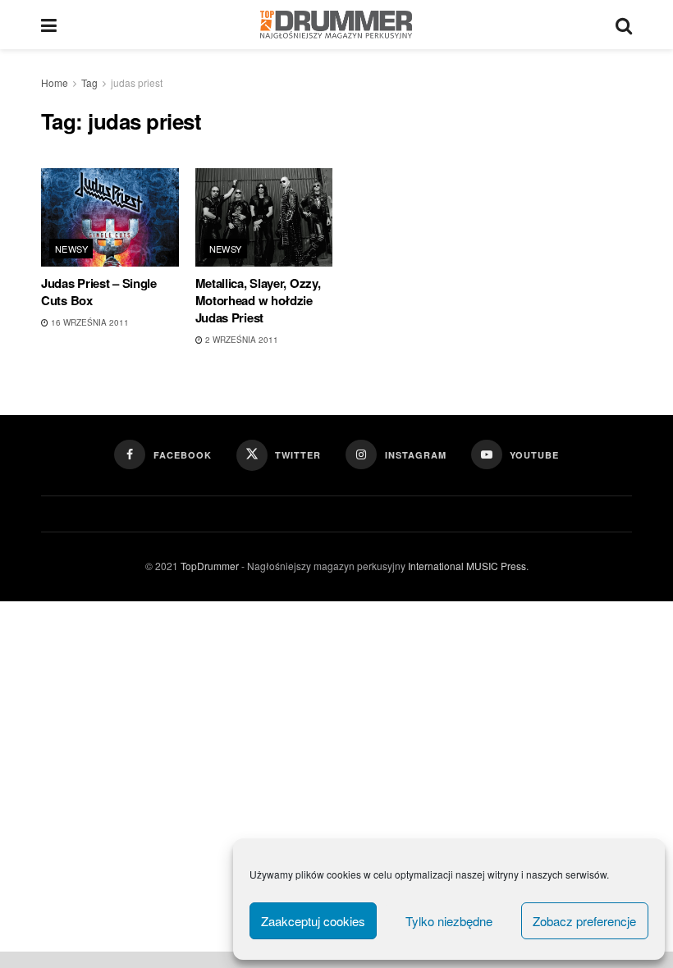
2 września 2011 (240, 339)
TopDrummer (210, 566)
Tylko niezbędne (448, 920)
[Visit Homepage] (336, 25)
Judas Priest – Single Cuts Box (99, 291)
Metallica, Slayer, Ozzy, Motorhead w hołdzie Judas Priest (258, 300)
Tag (89, 82)
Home (54, 82)
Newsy (71, 248)
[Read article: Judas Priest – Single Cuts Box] (110, 217)
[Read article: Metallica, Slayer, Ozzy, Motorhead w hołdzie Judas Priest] (264, 217)
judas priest (137, 82)
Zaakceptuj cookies (313, 920)
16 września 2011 (88, 322)
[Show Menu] (49, 24)
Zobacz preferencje (584, 920)
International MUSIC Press (465, 566)
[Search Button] (624, 24)
